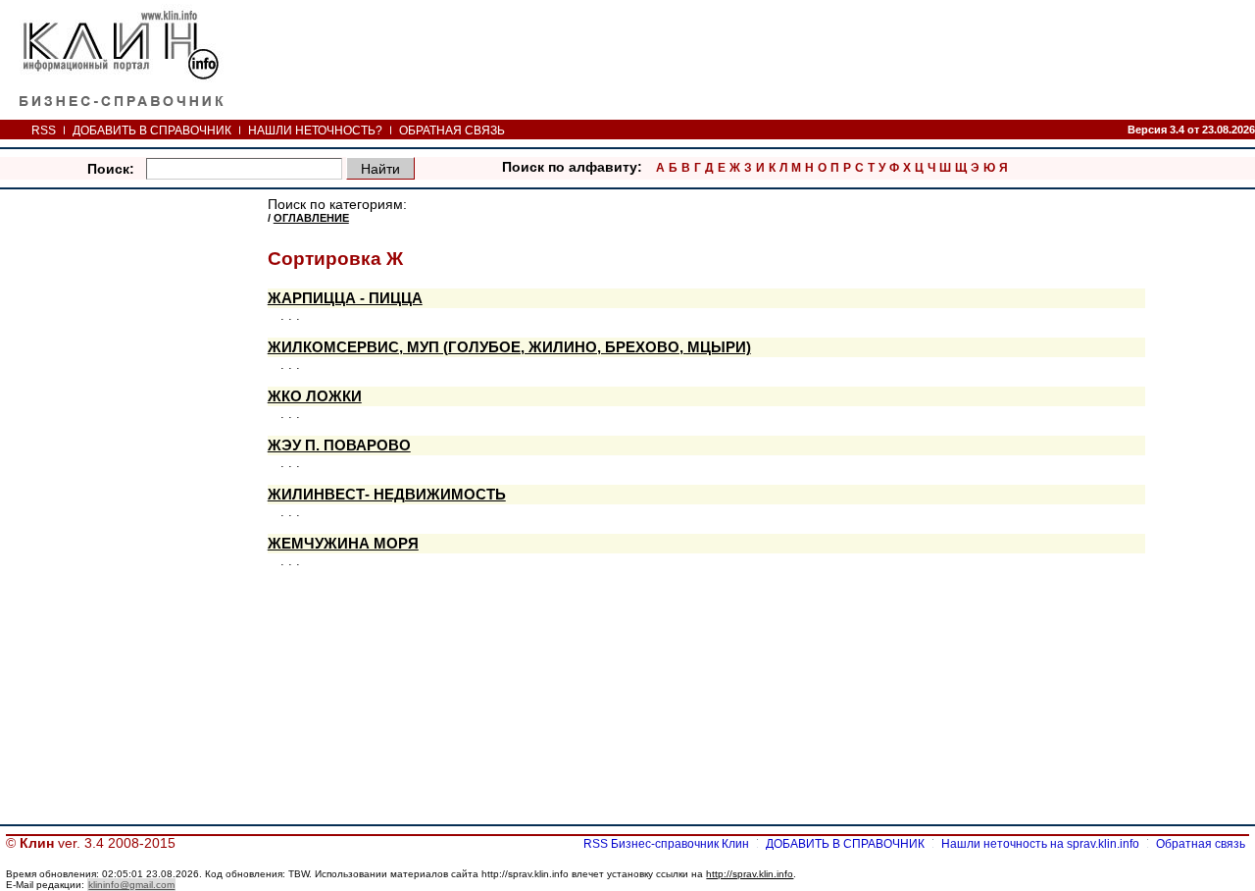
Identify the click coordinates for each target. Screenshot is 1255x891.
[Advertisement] (135, 492)
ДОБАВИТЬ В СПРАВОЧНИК (152, 130)
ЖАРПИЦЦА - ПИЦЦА (345, 298)
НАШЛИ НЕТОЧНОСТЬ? (315, 130)
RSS (43, 130)
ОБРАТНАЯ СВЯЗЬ (452, 130)
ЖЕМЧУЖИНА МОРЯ (343, 543)
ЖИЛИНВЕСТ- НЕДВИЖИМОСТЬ (387, 494)
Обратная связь (1200, 844)
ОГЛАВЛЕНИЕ (311, 218)
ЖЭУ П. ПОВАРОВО (339, 445)
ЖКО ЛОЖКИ (315, 396)
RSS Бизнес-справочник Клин (666, 844)
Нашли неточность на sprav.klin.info (1040, 844)
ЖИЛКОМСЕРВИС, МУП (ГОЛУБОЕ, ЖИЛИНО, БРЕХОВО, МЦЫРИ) (509, 347)
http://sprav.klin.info (749, 873)
